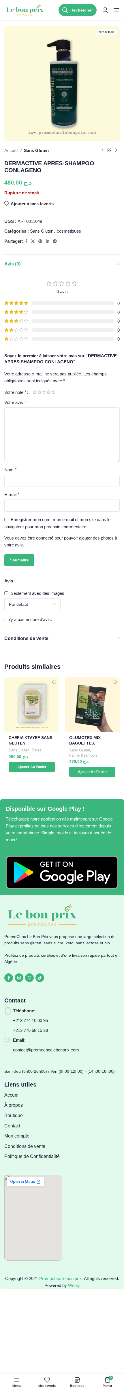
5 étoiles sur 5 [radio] (53, 392)
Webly (74, 1285)
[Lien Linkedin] (47, 241)
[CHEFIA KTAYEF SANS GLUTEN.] (31, 704)
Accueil (11, 150)
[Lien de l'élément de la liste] (33, 1095)
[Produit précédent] (102, 150)
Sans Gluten (36, 150)
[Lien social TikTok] (39, 977)
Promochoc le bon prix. (61, 1278)
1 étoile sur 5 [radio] (34, 392)
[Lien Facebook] (26, 241)
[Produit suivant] (116, 150)
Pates (37, 750)
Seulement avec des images (37, 593)
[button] (32, 767)
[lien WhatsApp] (29, 977)
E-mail (11, 494)
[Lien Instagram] (19, 977)
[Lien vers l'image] (62, 872)
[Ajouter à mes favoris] (54, 682)
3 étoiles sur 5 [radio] (44, 392)
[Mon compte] (105, 10)
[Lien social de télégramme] (55, 241)
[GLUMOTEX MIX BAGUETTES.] (92, 704)
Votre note (15, 392)
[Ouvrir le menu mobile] (117, 10)
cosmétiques (69, 231)
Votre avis (15, 402)
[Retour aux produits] (109, 150)
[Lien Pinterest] (40, 241)
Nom (10, 469)
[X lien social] (33, 241)
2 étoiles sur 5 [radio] (39, 392)
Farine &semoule (83, 755)
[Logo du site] (25, 9)
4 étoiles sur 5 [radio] (48, 392)
